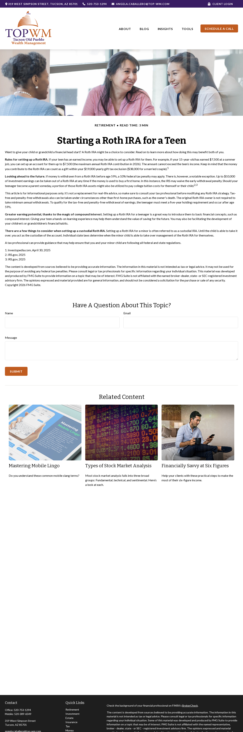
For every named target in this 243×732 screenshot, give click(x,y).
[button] (125, 28)
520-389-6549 (22, 713)
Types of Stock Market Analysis (118, 465)
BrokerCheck (190, 705)
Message (11, 337)
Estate (69, 717)
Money (69, 730)
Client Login (222, 4)
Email (127, 313)
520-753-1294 (97, 4)
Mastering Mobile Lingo (34, 465)
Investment (72, 713)
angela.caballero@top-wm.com (143, 4)
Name (9, 313)
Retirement (72, 709)
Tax (67, 726)
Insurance (71, 722)
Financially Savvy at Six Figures (195, 465)
